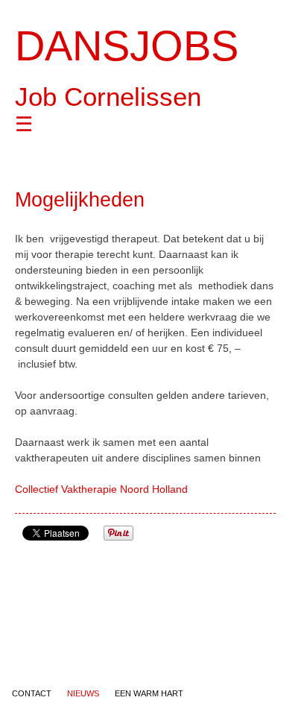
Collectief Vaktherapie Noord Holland (101, 489)
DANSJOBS (126, 45)
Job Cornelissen (108, 96)
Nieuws (83, 693)
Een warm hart (149, 693)
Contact (31, 693)
